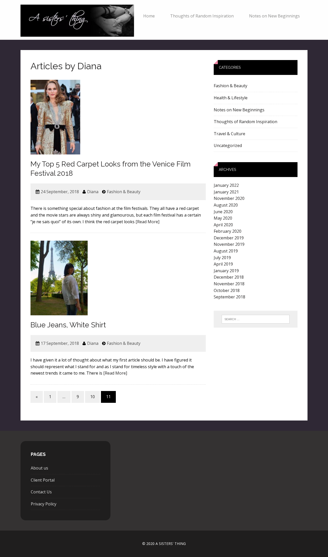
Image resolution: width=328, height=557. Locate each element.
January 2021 (226, 192)
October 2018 (227, 290)
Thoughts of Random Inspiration (202, 16)
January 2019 (226, 270)
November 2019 (229, 244)
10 (92, 396)
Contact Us (41, 492)
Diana (92, 191)
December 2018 (229, 277)
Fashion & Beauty (123, 191)
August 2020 (226, 205)
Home (149, 16)
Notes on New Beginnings (274, 16)
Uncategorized (228, 145)
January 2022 (226, 185)
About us (39, 468)
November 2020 (229, 198)
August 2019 (226, 251)
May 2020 (223, 218)
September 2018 (229, 297)
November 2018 (229, 284)
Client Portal (43, 480)
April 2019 (223, 264)
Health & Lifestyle (231, 98)
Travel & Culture (229, 133)
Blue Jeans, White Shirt (68, 325)
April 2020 (223, 225)
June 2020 (223, 211)
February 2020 (227, 231)
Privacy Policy (43, 504)
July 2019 (222, 257)
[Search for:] (255, 319)
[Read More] (147, 221)
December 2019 (229, 238)
